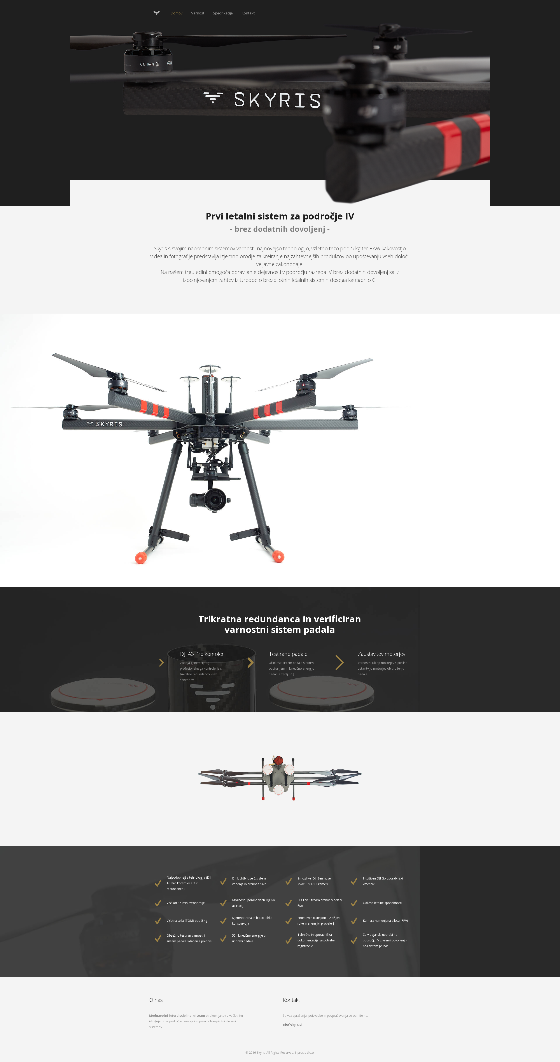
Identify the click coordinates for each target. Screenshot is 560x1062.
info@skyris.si (292, 1024)
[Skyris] (157, 13)
